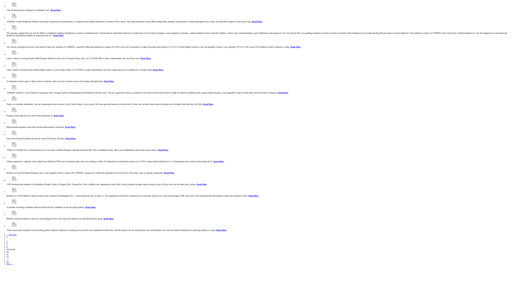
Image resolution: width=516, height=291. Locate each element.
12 (7, 256)
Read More (56, 10)
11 (7, 254)
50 (7, 261)
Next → (9, 264)
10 (7, 252)
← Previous (11, 235)
